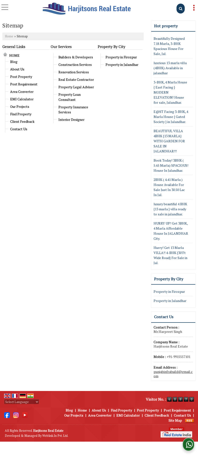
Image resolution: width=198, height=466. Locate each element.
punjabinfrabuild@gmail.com (173, 373)
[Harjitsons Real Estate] (87, 9)
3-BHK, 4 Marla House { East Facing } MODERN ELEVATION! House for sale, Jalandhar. (170, 92)
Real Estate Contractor (76, 79)
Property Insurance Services (73, 109)
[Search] (181, 9)
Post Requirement (23, 84)
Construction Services (75, 64)
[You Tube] (25, 414)
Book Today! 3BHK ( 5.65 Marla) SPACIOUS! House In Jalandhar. (171, 165)
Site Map (175, 420)
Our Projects (19, 106)
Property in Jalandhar (122, 64)
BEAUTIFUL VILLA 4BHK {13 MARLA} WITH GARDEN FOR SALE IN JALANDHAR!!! (169, 141)
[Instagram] (16, 414)
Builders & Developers (75, 57)
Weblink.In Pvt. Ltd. (55, 436)
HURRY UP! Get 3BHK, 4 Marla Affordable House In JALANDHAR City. (171, 231)
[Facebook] (7, 414)
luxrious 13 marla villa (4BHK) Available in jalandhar (170, 68)
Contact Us (18, 129)
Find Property (20, 114)
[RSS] (189, 420)
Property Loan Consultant (69, 97)
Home (9, 36)
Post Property (21, 76)
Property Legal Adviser (76, 87)
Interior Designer (71, 119)
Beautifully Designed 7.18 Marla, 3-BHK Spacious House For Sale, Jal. (169, 46)
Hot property (166, 25)
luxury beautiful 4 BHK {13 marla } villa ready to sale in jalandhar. (170, 209)
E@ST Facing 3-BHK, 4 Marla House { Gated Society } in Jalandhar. (171, 116)
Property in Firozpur (121, 57)
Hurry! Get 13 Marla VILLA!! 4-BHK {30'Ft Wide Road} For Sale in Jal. (170, 255)
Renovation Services (73, 72)
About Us (17, 69)
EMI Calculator (22, 99)
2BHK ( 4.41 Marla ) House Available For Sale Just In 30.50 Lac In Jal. (169, 187)
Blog (13, 61)
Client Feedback (22, 121)
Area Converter (22, 91)
